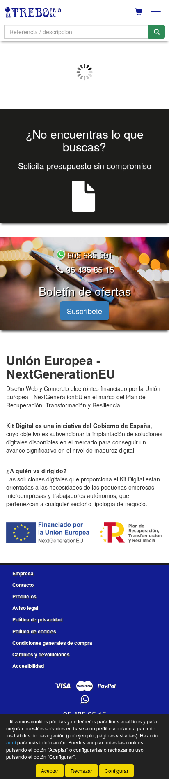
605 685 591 (89, 255)
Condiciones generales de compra (52, 642)
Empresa (23, 573)
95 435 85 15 (89, 269)
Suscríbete (84, 310)
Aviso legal (25, 608)
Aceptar (49, 770)
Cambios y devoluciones (41, 654)
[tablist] (84, 72)
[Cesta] (138, 11)
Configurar (116, 770)
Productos (24, 596)
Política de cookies (34, 631)
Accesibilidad (28, 666)
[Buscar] (156, 32)
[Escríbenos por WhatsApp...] (84, 700)
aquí (11, 742)
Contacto (23, 584)
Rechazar (81, 770)
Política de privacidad (37, 619)
